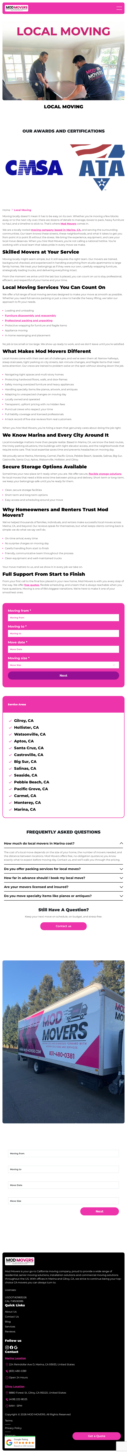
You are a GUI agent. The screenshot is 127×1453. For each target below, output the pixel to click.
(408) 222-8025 (18, 1399)
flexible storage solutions (105, 473)
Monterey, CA (27, 802)
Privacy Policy (13, 1428)
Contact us (63, 926)
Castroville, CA (28, 754)
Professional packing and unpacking (29, 320)
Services (10, 1326)
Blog (8, 1321)
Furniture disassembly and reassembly (30, 315)
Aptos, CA (24, 741)
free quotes (31, 584)
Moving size (17, 658)
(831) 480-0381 (17, 1371)
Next (63, 675)
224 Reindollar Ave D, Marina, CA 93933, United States (42, 1364)
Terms (9, 1420)
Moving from (18, 611)
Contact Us (12, 1316)
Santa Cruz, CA (29, 748)
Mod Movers (68, 223)
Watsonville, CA (30, 734)
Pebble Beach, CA (31, 782)
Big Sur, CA (25, 761)
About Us (11, 1311)
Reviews (10, 1331)
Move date (16, 642)
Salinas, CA (25, 768)
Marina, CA (25, 809)
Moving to (16, 626)
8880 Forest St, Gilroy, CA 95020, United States (37, 1392)
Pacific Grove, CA (31, 789)
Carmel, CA (25, 795)
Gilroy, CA (24, 720)
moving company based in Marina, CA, (56, 229)
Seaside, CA (25, 775)
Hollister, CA (26, 727)
